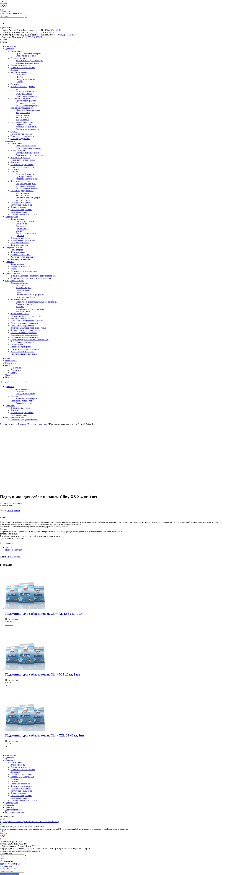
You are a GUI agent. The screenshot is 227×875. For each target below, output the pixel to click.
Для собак (9, 49)
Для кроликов (22, 226)
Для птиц (9, 261)
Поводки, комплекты (25, 79)
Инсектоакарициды (19, 283)
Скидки (8, 375)
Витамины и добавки (20, 65)
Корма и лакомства (19, 219)
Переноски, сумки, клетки (22, 122)
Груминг (14, 89)
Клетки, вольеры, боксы (26, 127)
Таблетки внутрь (23, 287)
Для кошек (10, 141)
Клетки (14, 269)
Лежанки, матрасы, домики (23, 86)
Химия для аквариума (20, 259)
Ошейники (21, 75)
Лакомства (15, 70)
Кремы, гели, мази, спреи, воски (25, 330)
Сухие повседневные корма (28, 53)
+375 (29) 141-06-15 (65, 35)
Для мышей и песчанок (26, 233)
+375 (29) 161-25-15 (45, 32)
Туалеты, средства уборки (22, 136)
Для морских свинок (25, 221)
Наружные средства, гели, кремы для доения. (31, 278)
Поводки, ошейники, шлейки (24, 214)
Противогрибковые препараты (24, 337)
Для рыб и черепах (13, 247)
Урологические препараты (22, 351)
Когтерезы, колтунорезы (27, 96)
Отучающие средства (25, 103)
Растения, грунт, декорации (23, 257)
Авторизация (6, 866)
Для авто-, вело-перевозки (27, 129)
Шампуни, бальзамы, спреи (28, 110)
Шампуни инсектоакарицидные (30, 295)
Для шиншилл (22, 228)
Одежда (14, 131)
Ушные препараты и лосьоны (24, 354)
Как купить (10, 363)
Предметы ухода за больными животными (29, 340)
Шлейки (19, 77)
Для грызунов (11, 217)
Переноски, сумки (24, 124)
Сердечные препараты (21, 347)
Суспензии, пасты (24, 304)
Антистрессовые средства (27, 105)
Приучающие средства (26, 101)
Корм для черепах (18, 252)
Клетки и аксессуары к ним (23, 240)
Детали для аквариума (20, 254)
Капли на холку (23, 290)
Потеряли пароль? (13, 864)
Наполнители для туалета (22, 164)
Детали (8, 547)
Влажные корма (18, 58)
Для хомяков (21, 224)
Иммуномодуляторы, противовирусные (28, 328)
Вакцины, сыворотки (20, 318)
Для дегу (20, 231)
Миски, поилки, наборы (21, 134)
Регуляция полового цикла (23, 342)
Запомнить (8, 861)
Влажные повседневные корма (29, 60)
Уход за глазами (23, 112)
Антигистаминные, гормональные (26, 316)
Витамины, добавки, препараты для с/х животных (33, 276)
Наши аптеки (11, 361)
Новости (9, 377)
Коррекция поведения (20, 98)
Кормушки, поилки (19, 245)
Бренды (14, 372)
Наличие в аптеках (13, 550)
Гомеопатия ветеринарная (22, 325)
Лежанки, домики (19, 207)
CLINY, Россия (13, 510)
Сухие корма (16, 51)
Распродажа (10, 46)
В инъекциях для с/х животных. (30, 309)
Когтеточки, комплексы (21, 205)
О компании (16, 368)
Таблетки (20, 306)
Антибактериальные (20, 314)
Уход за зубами (22, 117)
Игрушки (15, 84)
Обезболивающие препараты (24, 332)
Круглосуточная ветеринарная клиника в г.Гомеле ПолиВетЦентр (29, 821)
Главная (8, 358)
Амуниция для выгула (20, 72)
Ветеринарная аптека (14, 280)
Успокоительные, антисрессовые (25, 349)
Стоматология (17, 344)
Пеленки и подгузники (21, 202)
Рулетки (19, 82)
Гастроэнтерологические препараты (27, 321)
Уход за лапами (22, 120)
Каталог (12, 424)
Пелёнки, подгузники (20, 138)
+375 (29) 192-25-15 (36, 37)
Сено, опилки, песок (20, 243)
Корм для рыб (17, 250)
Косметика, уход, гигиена (22, 108)
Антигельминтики (19, 299)
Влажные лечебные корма (27, 63)
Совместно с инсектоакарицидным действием (36, 302)
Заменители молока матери (23, 67)
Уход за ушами (22, 115)
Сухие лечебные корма (26, 56)
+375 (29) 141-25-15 (52, 30)
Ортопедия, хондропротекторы (24, 335)
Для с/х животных (13, 273)
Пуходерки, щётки (24, 94)
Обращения (16, 370)
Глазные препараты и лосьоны (24, 323)
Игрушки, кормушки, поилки (24, 271)
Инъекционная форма (25, 297)
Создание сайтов (14, 851)
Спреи (19, 292)
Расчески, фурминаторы (26, 91)
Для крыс (20, 235)
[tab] (116, 547)
